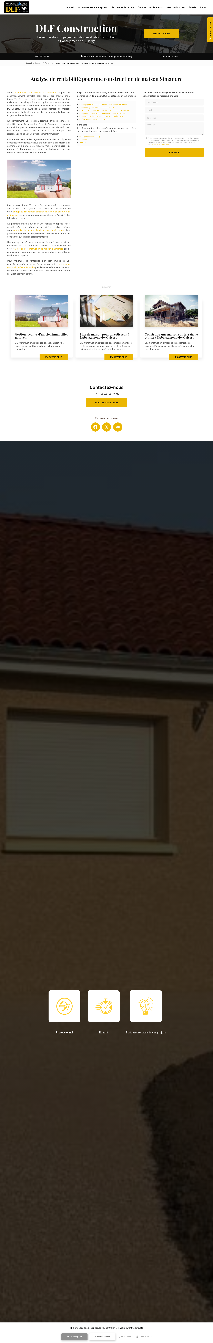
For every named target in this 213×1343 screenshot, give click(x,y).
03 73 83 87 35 (42, 56)
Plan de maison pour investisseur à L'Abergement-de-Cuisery (104, 335)
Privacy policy (145, 1336)
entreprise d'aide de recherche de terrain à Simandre (38, 230)
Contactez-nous (169, 56)
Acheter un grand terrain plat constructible (96, 107)
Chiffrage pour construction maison (94, 119)
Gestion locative (176, 7)
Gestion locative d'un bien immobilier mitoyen (41, 335)
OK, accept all (75, 1336)
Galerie (192, 7)
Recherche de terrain (123, 7)
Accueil (70, 7)
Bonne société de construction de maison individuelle (101, 116)
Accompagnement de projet (93, 7)
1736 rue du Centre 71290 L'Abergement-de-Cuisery (108, 56)
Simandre (49, 63)
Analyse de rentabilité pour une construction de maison (102, 113)
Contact (204, 7)
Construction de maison (150, 7)
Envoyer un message (106, 402)
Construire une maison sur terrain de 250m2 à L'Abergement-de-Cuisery (171, 335)
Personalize (127, 1336)
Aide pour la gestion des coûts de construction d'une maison (104, 110)
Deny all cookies (103, 1336)
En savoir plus (161, 33)
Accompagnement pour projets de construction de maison (103, 104)
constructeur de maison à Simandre (36, 92)
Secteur (38, 63)
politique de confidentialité (161, 144)
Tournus (82, 142)
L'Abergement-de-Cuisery (89, 136)
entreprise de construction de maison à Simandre (38, 248)
